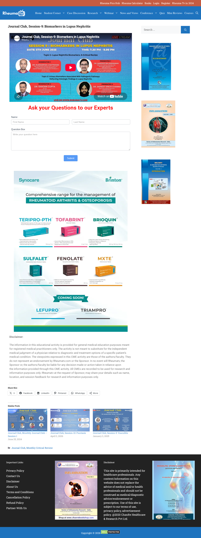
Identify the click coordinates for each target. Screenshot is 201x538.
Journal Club (18, 447)
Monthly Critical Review (39, 447)
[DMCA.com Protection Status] (110, 533)
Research (93, 13)
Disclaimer (12, 481)
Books (148, 3)
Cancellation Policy (18, 497)
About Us (12, 486)
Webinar (109, 13)
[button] (197, 13)
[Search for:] (161, 29)
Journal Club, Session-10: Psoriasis (68, 432)
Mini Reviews (174, 13)
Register (165, 3)
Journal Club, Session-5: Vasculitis (110, 432)
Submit (70, 158)
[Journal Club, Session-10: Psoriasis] (70, 420)
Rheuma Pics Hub (110, 3)
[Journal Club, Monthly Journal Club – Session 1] (27, 420)
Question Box (18, 129)
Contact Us (13, 476)
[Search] (185, 29)
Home (38, 13)
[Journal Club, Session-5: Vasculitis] (112, 420)
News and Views (129, 13)
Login (156, 3)
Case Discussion (76, 13)
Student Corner (52, 13)
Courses (189, 13)
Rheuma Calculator (132, 3)
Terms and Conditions (20, 492)
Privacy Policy (15, 470)
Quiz (162, 13)
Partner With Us (16, 508)
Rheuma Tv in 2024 (183, 3)
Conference (146, 13)
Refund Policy (15, 503)
